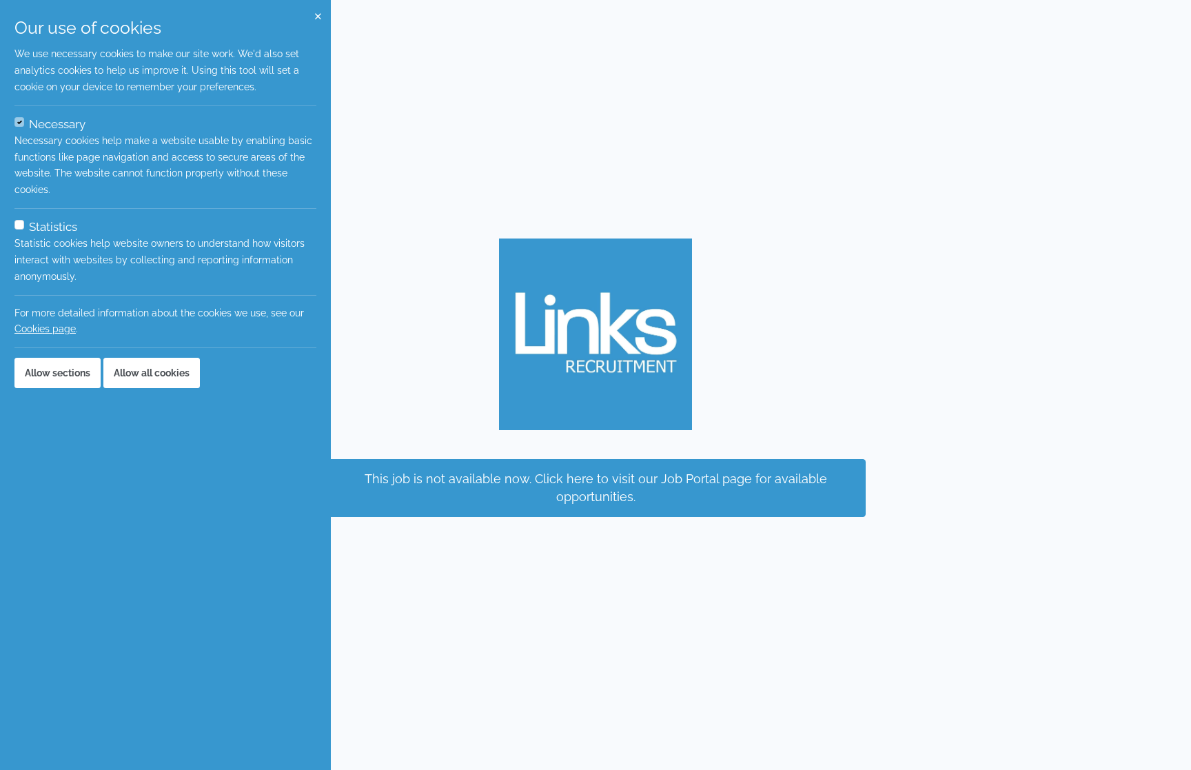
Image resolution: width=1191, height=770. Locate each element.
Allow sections (57, 372)
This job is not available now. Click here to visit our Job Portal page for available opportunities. (596, 488)
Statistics (53, 227)
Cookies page (45, 328)
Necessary (57, 124)
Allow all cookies (152, 372)
